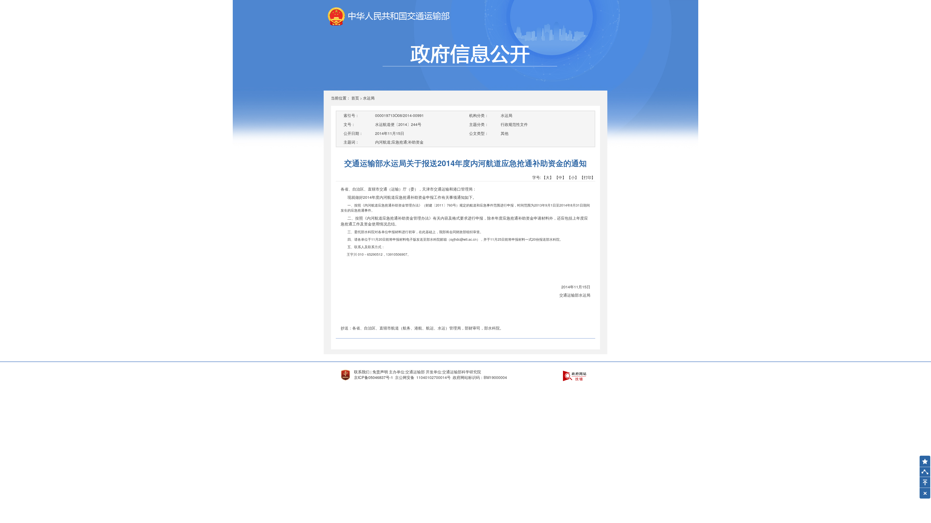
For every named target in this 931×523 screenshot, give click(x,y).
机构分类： (479, 115)
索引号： (351, 115)
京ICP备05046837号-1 (373, 377)
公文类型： (479, 133)
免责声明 (380, 372)
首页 (355, 98)
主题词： (351, 142)
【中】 (560, 177)
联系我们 (361, 372)
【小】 (573, 177)
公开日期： (353, 133)
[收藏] (923, 459)
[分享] (924, 473)
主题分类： (479, 124)
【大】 (548, 177)
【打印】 (587, 177)
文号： (349, 124)
